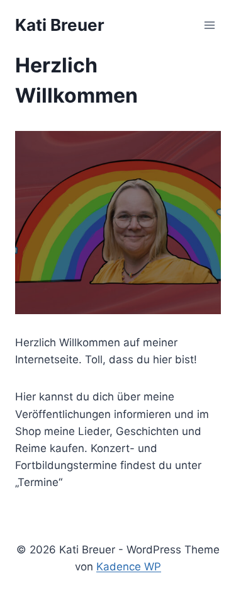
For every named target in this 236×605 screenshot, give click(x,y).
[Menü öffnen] (209, 25)
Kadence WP (128, 566)
